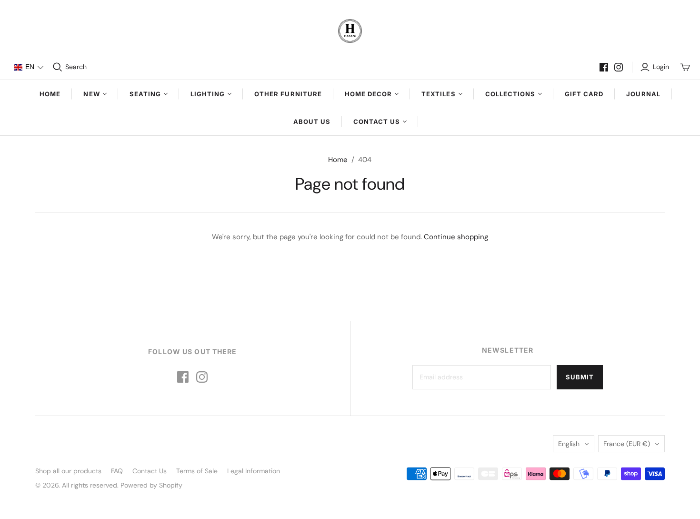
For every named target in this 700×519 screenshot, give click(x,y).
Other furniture (288, 94)
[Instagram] (618, 67)
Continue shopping (456, 237)
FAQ (117, 471)
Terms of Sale (197, 471)
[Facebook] (604, 67)
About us (311, 121)
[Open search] (57, 67)
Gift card (584, 94)
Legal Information (253, 471)
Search (76, 66)
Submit (580, 377)
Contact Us (149, 471)
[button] (28, 67)
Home (50, 94)
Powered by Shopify (151, 485)
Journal (643, 94)
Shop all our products (68, 471)
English (569, 443)
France (626, 443)
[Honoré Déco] (350, 31)
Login (661, 66)
